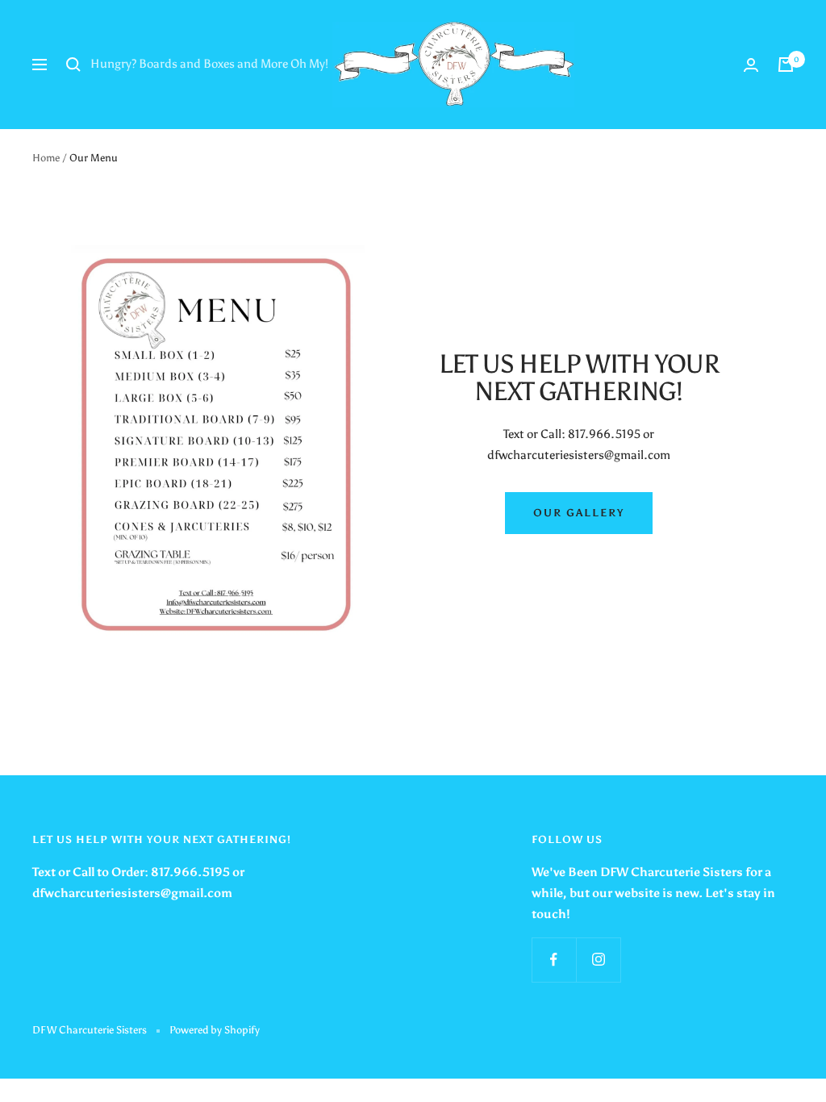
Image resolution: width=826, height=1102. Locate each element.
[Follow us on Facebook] (554, 959)
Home (46, 158)
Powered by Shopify (214, 1030)
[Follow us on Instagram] (598, 959)
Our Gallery (578, 513)
